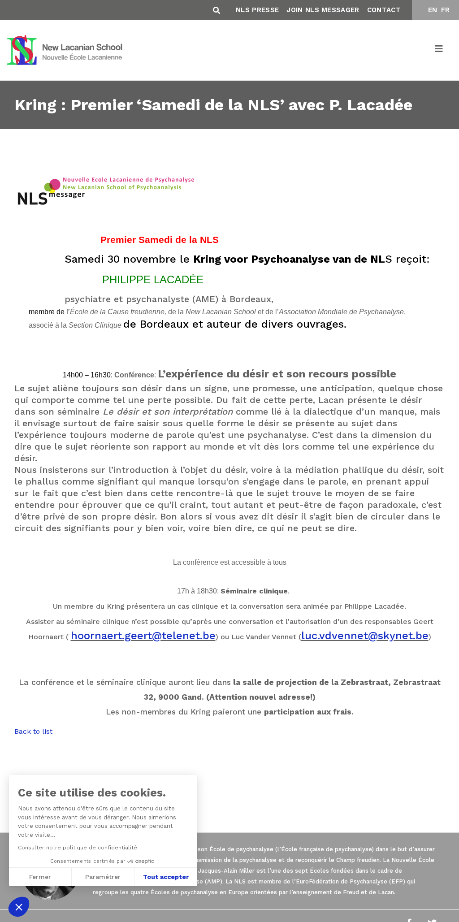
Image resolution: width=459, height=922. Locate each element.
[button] (19, 907)
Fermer (40, 876)
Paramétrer (103, 876)
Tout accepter (166, 876)
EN (432, 10)
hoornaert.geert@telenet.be (143, 635)
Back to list (33, 731)
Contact (384, 10)
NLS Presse (257, 10)
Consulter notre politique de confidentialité (77, 847)
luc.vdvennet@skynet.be (365, 635)
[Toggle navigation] (439, 50)
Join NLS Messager (322, 10)
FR (445, 10)
